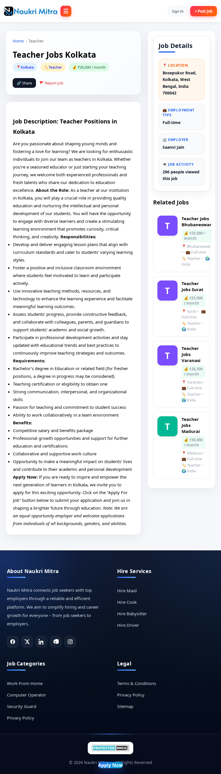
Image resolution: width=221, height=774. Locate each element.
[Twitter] (27, 641)
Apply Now (110, 765)
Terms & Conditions (136, 683)
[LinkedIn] (41, 641)
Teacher (55, 67)
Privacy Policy (20, 718)
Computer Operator (26, 695)
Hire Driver (128, 625)
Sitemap (125, 706)
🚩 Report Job (51, 83)
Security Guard (21, 706)
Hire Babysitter (132, 613)
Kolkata (27, 67)
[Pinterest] (56, 641)
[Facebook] (12, 641)
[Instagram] (70, 641)
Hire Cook (127, 602)
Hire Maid (127, 590)
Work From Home (25, 683)
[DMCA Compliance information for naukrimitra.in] (110, 748)
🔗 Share (24, 83)
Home (18, 41)
